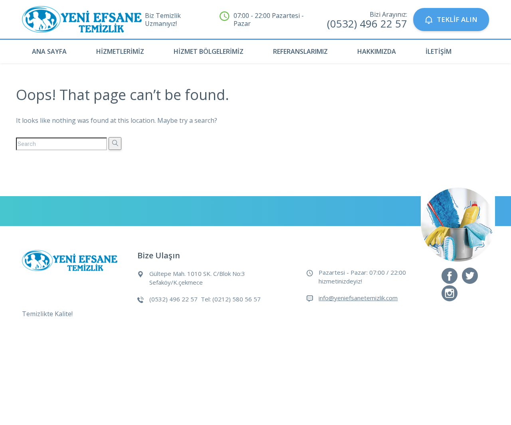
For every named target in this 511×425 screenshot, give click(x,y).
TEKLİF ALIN (457, 19)
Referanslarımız (300, 51)
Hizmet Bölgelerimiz (209, 51)
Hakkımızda (376, 51)
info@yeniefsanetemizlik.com (358, 298)
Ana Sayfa (49, 51)
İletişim (439, 51)
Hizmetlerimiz (120, 51)
